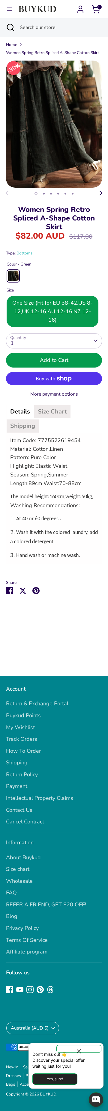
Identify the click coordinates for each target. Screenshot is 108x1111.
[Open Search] (9, 27)
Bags (10, 1084)
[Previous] (8, 193)
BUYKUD (48, 1094)
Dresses (13, 1075)
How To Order (23, 750)
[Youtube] (19, 989)
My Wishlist (20, 727)
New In (12, 1067)
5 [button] (65, 194)
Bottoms (24, 253)
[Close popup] (79, 1048)
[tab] (20, 412)
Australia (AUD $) (30, 1028)
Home (11, 44)
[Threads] (50, 989)
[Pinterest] (40, 989)
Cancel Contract (25, 821)
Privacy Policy (22, 928)
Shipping (17, 762)
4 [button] (58, 194)
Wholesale (19, 881)
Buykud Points (23, 715)
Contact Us (19, 810)
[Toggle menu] (10, 9)
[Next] (99, 193)
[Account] (80, 7)
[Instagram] (30, 989)
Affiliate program (26, 951)
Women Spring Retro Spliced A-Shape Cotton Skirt (52, 52)
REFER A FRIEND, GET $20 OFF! (46, 904)
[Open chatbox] (96, 1100)
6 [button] (73, 194)
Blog (11, 916)
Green (13, 276)
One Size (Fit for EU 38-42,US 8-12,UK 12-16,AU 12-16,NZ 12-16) (52, 311)
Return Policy (22, 774)
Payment (16, 786)
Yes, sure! (55, 1079)
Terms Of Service (27, 940)
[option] (54, 124)
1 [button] (36, 193)
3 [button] (51, 194)
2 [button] (44, 194)
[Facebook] (9, 989)
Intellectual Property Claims (39, 798)
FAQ (11, 892)
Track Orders (21, 739)
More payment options (54, 394)
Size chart (17, 869)
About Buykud (23, 857)
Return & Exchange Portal (37, 703)
